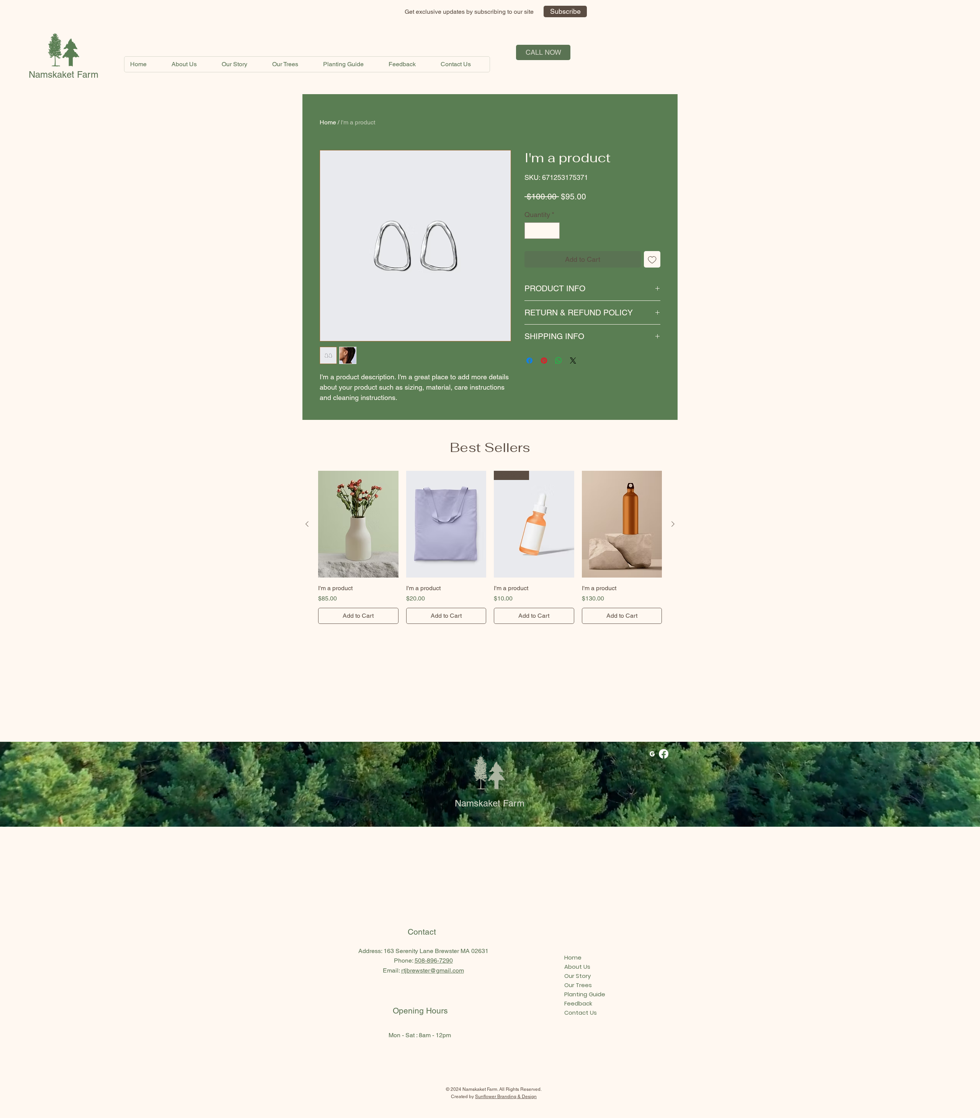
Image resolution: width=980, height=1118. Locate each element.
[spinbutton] (542, 230)
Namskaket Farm (63, 74)
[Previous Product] (307, 524)
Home (328, 122)
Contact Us (580, 1013)
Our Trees (578, 985)
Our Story (577, 976)
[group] (490, 547)
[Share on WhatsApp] (558, 360)
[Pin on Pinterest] (544, 360)
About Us (577, 967)
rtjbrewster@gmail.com (432, 970)
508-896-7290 (434, 960)
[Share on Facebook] (529, 360)
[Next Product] (673, 524)
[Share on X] (573, 360)
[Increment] (553, 230)
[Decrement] (531, 230)
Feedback (578, 1003)
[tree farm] (652, 754)
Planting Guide (584, 994)
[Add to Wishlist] (652, 259)
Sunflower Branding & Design (506, 1096)
